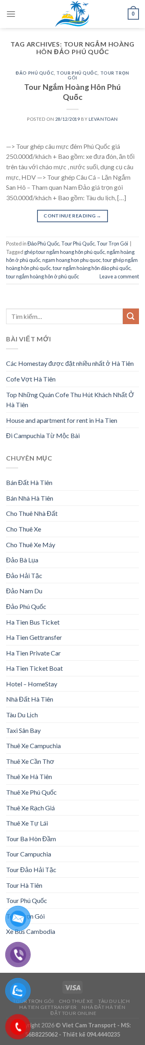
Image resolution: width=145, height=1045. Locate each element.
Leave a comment (119, 276)
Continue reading (73, 216)
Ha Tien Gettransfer (34, 637)
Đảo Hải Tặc (24, 575)
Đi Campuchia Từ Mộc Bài (43, 435)
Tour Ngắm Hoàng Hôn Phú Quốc (72, 91)
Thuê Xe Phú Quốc (31, 792)
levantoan (103, 119)
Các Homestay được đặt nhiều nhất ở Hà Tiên (70, 363)
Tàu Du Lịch (22, 714)
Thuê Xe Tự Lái (27, 823)
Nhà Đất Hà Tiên (29, 699)
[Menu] (11, 14)
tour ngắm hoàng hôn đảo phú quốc (91, 268)
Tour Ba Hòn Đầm (31, 838)
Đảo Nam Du (24, 591)
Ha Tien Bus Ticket (33, 622)
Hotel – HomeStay (31, 684)
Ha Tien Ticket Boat (34, 668)
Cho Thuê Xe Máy (30, 544)
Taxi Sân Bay (23, 730)
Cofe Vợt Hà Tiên (31, 379)
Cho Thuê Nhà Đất (32, 513)
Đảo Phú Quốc (35, 72)
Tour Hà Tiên (24, 885)
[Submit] (131, 316)
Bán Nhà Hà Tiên (29, 498)
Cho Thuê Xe (23, 529)
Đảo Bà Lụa (22, 560)
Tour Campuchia (28, 854)
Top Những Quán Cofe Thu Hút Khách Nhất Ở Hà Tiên (70, 400)
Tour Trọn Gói (112, 243)
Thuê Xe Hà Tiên (29, 776)
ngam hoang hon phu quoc (71, 260)
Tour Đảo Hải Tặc (31, 869)
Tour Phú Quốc (76, 72)
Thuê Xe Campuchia (33, 745)
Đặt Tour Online (73, 1013)
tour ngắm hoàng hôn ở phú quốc (42, 276)
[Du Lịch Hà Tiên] (72, 14)
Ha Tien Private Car (33, 653)
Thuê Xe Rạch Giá (30, 808)
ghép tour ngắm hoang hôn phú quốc (64, 252)
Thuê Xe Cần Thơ (30, 761)
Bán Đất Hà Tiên (29, 482)
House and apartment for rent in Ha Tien (61, 420)
